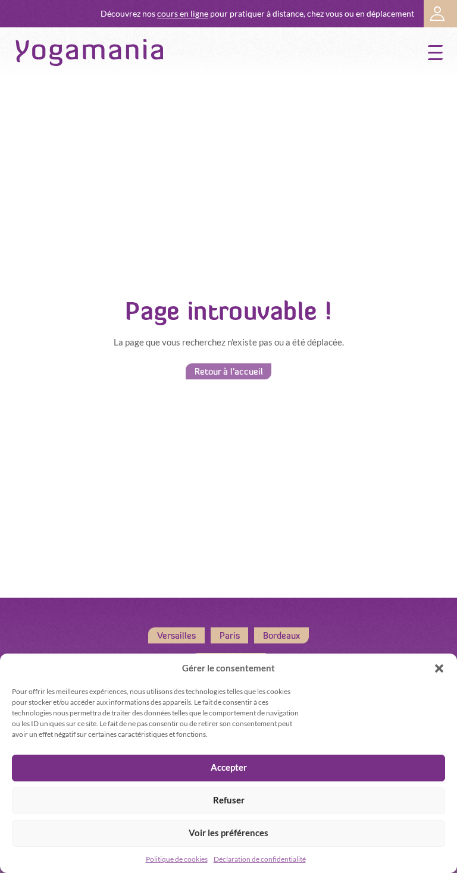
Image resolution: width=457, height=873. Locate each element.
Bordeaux (281, 635)
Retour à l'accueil (229, 371)
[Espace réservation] (440, 13)
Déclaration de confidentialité (260, 859)
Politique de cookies (177, 859)
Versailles (176, 635)
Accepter (229, 767)
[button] (439, 668)
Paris (230, 635)
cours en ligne (182, 13)
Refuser (229, 800)
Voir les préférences (228, 833)
